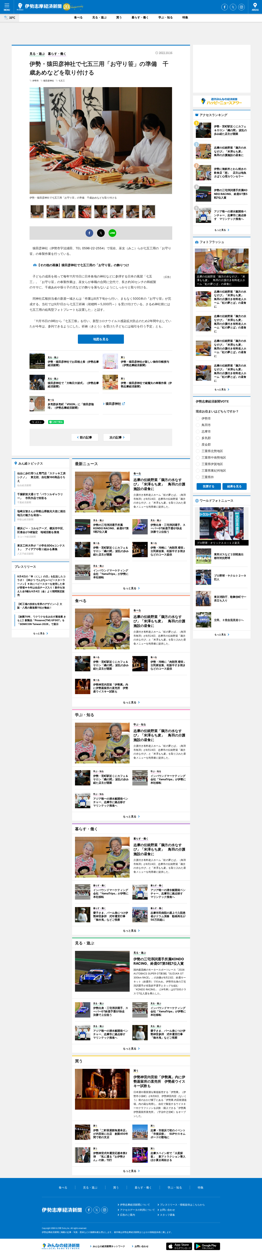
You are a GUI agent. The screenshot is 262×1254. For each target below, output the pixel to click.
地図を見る (101, 339)
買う (119, 17)
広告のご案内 (127, 1214)
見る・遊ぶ (99, 17)
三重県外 (208, 477)
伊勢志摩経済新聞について (135, 1204)
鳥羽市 (206, 425)
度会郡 (206, 444)
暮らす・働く (140, 17)
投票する (208, 486)
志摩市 (206, 431)
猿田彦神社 (48, 80)
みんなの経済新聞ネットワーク (60, 1246)
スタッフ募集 (167, 1214)
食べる (78, 17)
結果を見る (234, 486)
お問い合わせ (167, 1209)
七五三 (61, 80)
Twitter (233, 7)
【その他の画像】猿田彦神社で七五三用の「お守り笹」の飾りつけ (83, 265)
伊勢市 (35, 80)
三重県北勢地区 (212, 451)
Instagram (241, 7)
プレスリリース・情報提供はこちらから (182, 1204)
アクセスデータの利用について (137, 1209)
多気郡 (206, 438)
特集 (185, 17)
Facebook (224, 7)
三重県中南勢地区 (214, 457)
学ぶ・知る (165, 17)
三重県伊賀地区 (212, 464)
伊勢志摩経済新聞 (39, 7)
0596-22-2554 (93, 248)
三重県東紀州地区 (214, 470)
